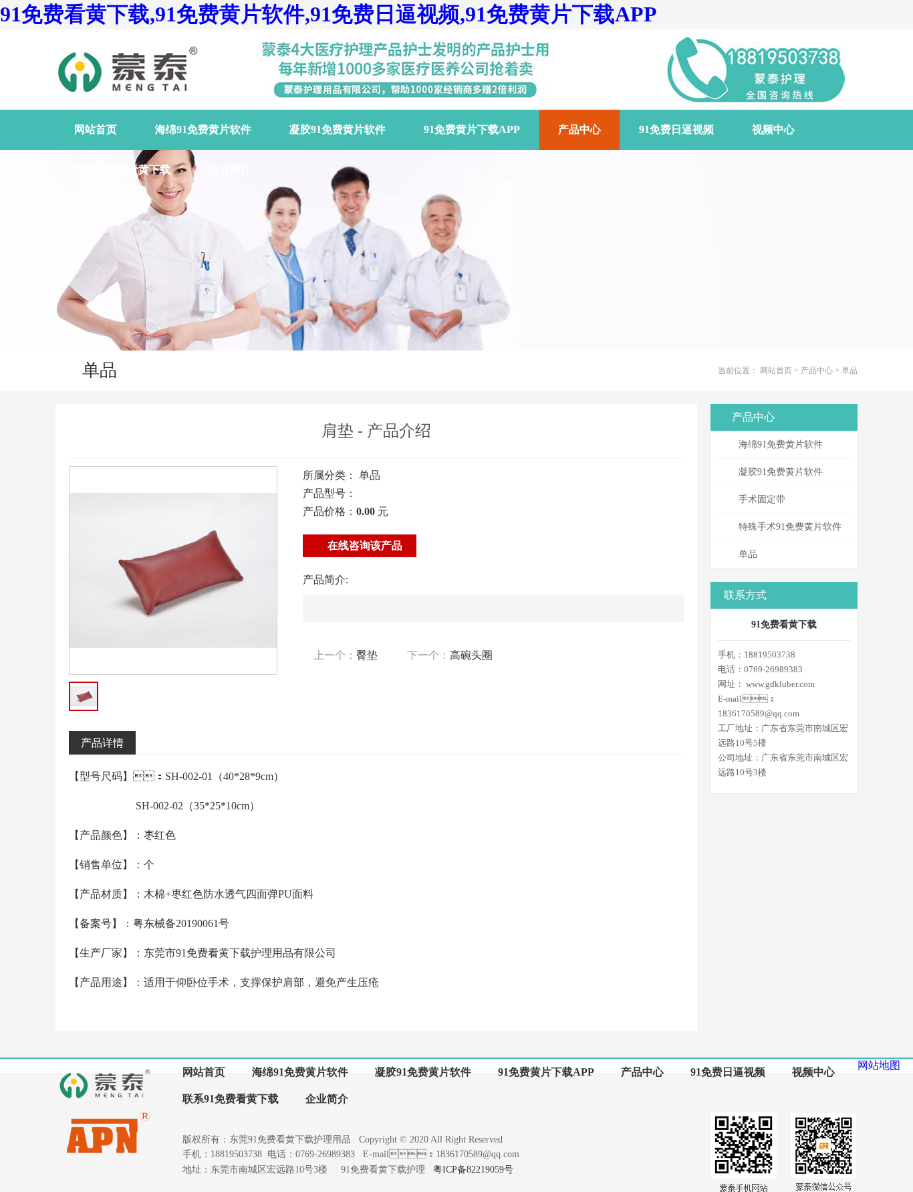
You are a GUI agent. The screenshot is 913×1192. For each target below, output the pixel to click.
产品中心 (817, 370)
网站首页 (776, 370)
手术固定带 (762, 499)
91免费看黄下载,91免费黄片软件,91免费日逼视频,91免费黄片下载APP (328, 14)
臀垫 (367, 655)
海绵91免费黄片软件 (781, 444)
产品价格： (329, 511)
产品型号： (329, 493)
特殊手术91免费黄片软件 (790, 527)
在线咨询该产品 (363, 545)
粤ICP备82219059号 (473, 1170)
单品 (849, 370)
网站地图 (879, 1065)
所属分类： (329, 475)
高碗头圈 (471, 655)
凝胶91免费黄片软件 (781, 472)
